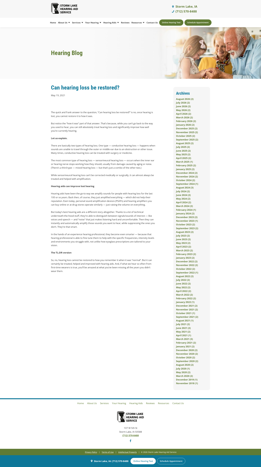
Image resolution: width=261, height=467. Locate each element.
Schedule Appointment (198, 22)
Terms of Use (108, 452)
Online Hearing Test (171, 22)
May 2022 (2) (183, 287)
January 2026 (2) (185, 124)
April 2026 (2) (183, 113)
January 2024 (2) (185, 213)
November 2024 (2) (187, 176)
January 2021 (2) (185, 346)
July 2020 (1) (183, 368)
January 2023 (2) (185, 257)
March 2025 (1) (184, 161)
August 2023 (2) (185, 232)
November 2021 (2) (187, 309)
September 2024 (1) (187, 183)
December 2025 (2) (187, 128)
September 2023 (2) (187, 228)
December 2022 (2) (187, 261)
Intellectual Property (127, 452)
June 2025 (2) (183, 150)
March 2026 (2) (184, 117)
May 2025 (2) (183, 154)
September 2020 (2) (187, 361)
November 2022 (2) (187, 265)
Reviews (125, 22)
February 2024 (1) (186, 209)
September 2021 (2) (187, 316)
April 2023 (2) (183, 246)
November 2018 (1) (187, 383)
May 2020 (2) (183, 372)
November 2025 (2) (187, 132)
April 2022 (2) (183, 291)
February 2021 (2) (186, 342)
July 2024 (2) (183, 191)
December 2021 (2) (187, 305)
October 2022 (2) (185, 268)
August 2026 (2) (185, 99)
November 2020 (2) (187, 353)
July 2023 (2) (183, 235)
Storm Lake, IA (186, 6)
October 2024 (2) (185, 180)
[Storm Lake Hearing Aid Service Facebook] (130, 441)
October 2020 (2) (185, 357)
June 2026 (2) (183, 106)
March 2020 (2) (184, 375)
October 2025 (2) (185, 135)
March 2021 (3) (184, 339)
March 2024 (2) (184, 206)
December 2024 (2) (187, 172)
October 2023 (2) (185, 224)
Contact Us (152, 22)
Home (53, 22)
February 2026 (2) (186, 121)
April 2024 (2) (183, 202)
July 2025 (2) (183, 146)
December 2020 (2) (187, 350)
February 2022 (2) (186, 298)
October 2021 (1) (185, 313)
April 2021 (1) (183, 335)
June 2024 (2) (183, 195)
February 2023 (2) (186, 254)
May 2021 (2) (183, 331)
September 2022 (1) (187, 272)
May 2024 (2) (183, 198)
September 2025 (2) (187, 139)
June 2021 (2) (183, 328)
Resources (136, 22)
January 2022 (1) (185, 302)
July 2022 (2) (183, 279)
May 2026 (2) (183, 110)
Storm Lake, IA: (102, 461)
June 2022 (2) (183, 283)
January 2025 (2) (185, 169)
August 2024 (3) (185, 187)
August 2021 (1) (185, 320)
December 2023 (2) (187, 217)
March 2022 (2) (184, 294)
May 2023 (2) (183, 243)
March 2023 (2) (184, 250)
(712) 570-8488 (186, 11)
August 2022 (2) (185, 276)
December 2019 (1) (187, 379)
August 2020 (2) (185, 364)
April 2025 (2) (183, 158)
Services (76, 22)
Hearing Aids (110, 22)
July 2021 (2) (183, 324)
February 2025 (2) (186, 165)
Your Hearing (92, 22)
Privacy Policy (91, 452)
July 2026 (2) (183, 102)
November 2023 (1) (187, 220)
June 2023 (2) (183, 239)
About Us (63, 22)
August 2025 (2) (185, 143)
